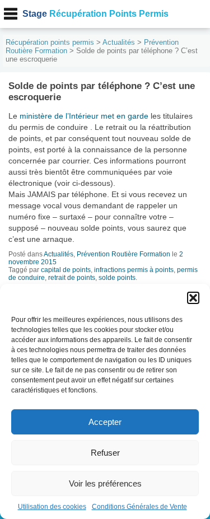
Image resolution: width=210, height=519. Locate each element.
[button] (193, 297)
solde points (117, 278)
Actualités (118, 42)
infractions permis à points (134, 270)
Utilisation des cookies (52, 507)
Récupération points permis (50, 42)
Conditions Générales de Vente (139, 507)
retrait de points (71, 278)
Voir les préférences (105, 483)
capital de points (66, 270)
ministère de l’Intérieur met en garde (84, 115)
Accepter (105, 422)
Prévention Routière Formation (123, 254)
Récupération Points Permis (95, 13)
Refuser (105, 452)
